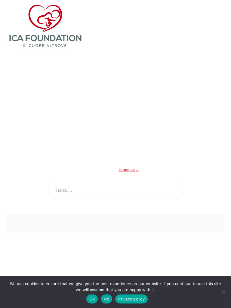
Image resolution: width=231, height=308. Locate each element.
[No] (223, 292)
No (106, 299)
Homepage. (129, 169)
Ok (92, 299)
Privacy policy (131, 299)
